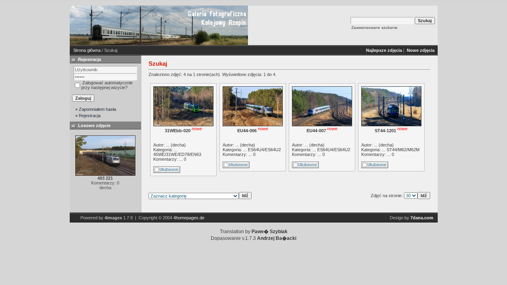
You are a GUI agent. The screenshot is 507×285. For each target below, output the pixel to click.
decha (178, 144)
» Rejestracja (88, 115)
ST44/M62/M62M (403, 149)
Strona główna (87, 50)
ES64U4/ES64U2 (264, 149)
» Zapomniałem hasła (95, 109)
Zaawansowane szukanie (374, 27)
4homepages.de (188, 217)
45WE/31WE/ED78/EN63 (177, 154)
